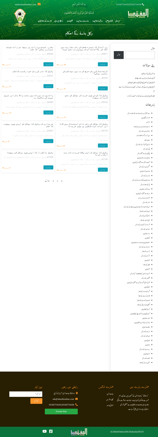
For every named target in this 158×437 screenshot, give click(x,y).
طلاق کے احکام (146, 264)
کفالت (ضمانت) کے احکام (143, 300)
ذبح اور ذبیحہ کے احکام (145, 220)
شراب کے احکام (146, 251)
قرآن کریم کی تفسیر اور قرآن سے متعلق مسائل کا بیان (138, 282)
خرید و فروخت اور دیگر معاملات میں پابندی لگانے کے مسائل (137, 207)
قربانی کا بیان (147, 287)
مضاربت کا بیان (146, 318)
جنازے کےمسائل (145, 175)
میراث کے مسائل (145, 331)
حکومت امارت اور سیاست (144, 198)
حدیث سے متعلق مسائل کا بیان (143, 193)
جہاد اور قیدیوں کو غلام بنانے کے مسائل (141, 180)
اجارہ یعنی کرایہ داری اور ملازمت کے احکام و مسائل (139, 113)
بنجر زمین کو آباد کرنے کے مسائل (143, 144)
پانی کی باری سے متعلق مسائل (143, 153)
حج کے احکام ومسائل (145, 184)
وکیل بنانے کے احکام (144, 362)
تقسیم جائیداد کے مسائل (144, 166)
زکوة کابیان (147, 238)
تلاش (153, 49)
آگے (46, 181)
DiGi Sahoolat (131, 432)
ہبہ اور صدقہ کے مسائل (144, 349)
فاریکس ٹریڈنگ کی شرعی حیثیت (148, 73)
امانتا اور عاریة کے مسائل (144, 131)
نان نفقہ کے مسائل (145, 336)
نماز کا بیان (147, 345)
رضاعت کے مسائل (145, 229)
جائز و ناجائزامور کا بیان (145, 171)
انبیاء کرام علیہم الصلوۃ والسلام (143, 135)
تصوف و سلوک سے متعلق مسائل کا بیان (141, 162)
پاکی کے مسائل (146, 149)
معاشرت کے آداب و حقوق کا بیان (142, 322)
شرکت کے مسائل (145, 256)
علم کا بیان (147, 269)
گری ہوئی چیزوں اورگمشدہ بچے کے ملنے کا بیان (140, 313)
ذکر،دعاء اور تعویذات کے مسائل (142, 224)
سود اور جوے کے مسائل (144, 247)
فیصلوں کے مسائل (146, 278)
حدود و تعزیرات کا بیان (145, 189)
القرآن (148, 122)
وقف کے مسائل (146, 358)
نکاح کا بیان (147, 340)
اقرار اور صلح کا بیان (145, 118)
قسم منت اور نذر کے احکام (144, 291)
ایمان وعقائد (147, 140)
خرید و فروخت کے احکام (144, 211)
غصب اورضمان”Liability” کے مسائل (140, 273)
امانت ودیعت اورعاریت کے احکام (142, 126)
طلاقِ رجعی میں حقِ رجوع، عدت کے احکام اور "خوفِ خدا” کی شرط (141, 96)
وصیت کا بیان (146, 354)
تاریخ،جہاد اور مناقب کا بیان (143, 158)
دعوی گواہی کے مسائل (144, 215)
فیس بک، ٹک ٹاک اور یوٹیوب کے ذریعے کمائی (145, 78)
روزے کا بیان (146, 233)
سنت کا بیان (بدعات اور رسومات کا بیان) (140, 242)
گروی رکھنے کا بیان (145, 309)
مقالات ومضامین (146, 327)
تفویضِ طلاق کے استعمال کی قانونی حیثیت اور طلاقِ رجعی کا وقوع (141, 82)
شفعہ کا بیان (147, 260)
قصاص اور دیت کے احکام (144, 296)
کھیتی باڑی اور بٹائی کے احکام (143, 305)
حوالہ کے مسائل (146, 202)
